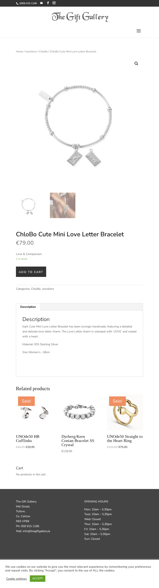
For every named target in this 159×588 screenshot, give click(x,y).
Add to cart (31, 272)
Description (28, 307)
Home (19, 51)
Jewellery (31, 51)
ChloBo (43, 51)
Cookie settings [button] (16, 579)
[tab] (28, 306)
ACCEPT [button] (37, 578)
